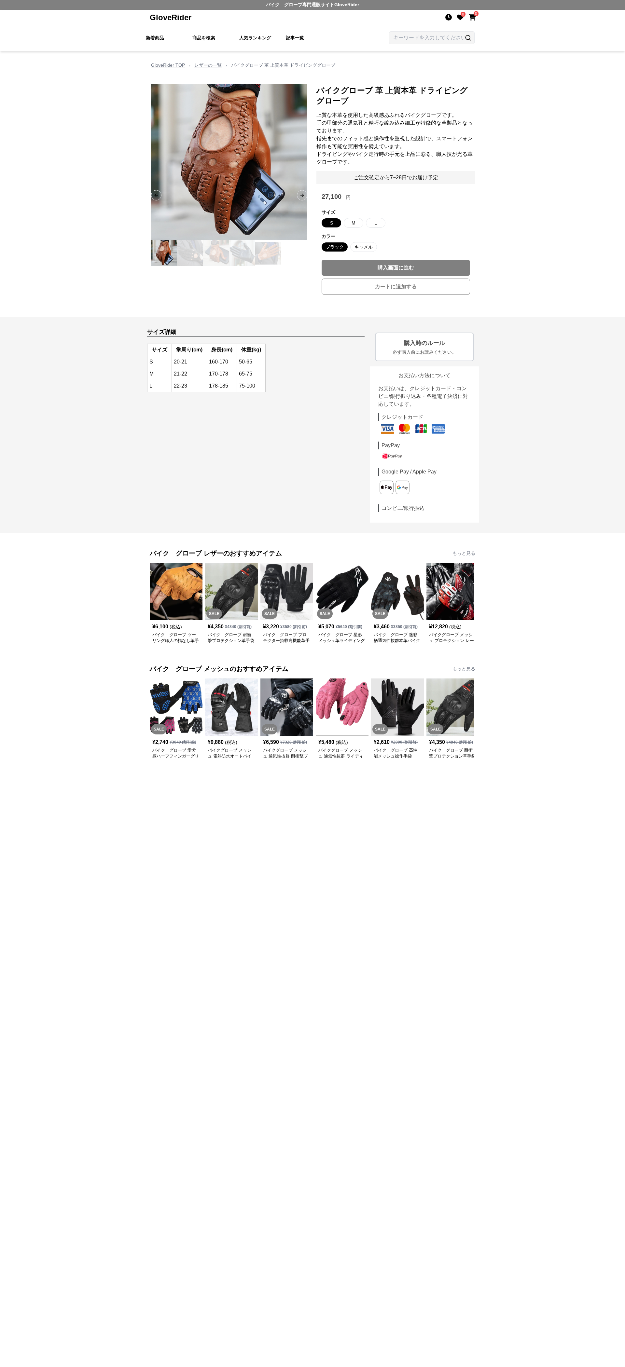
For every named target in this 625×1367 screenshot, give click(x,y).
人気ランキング (255, 37)
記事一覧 (295, 37)
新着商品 (155, 37)
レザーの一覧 (208, 65)
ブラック (335, 247)
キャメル (363, 247)
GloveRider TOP (168, 65)
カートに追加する (396, 286)
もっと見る (463, 553)
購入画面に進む (396, 267)
